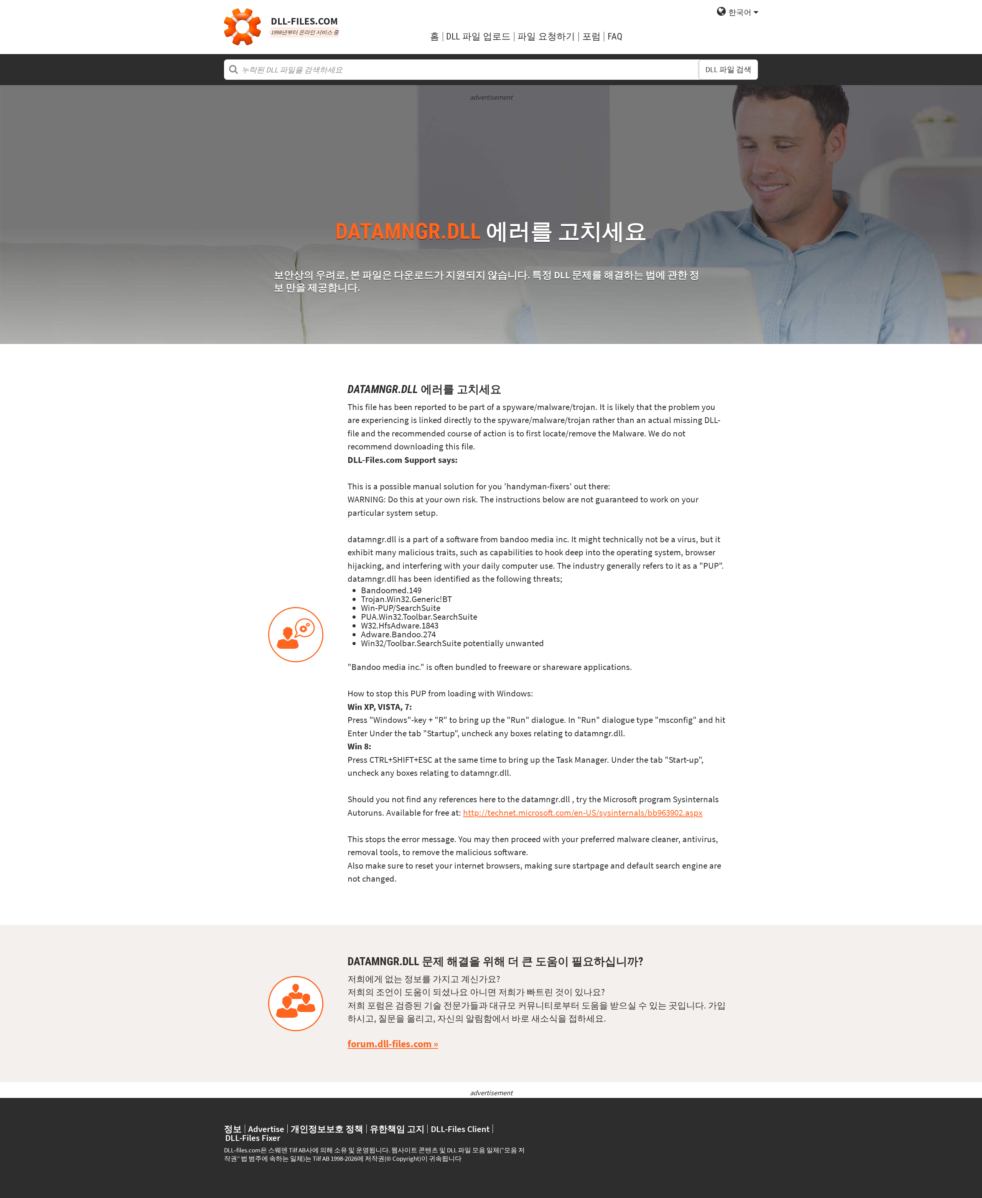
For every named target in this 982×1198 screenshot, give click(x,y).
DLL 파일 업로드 (478, 36)
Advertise (266, 1128)
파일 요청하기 (546, 36)
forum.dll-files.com (390, 1044)
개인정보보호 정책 (327, 1128)
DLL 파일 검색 (728, 69)
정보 (233, 1128)
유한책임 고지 (397, 1128)
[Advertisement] (491, 156)
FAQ (615, 36)
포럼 (591, 36)
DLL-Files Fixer (252, 1137)
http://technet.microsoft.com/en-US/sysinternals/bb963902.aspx (582, 812)
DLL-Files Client (460, 1128)
